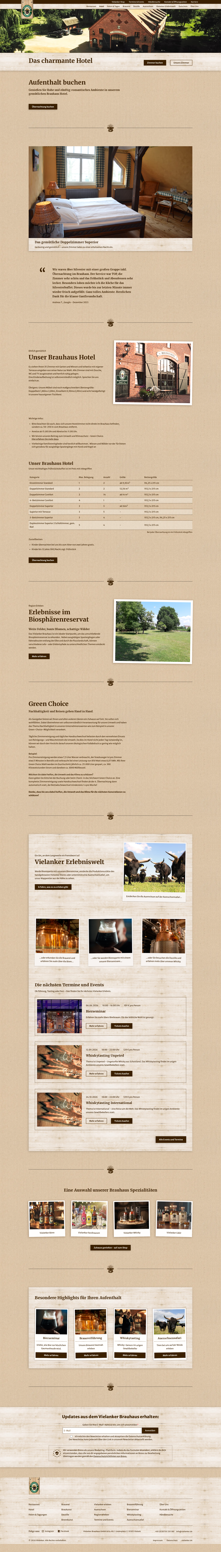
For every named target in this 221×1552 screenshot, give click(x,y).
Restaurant (91, 6)
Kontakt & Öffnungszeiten (175, 2)
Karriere (194, 2)
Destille (136, 6)
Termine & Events (136, 2)
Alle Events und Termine (171, 1139)
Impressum (158, 1540)
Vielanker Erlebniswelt (166, 6)
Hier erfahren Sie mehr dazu (45, 439)
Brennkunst (67, 1519)
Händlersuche (154, 2)
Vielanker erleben (102, 1504)
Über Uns (194, 6)
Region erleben (101, 1514)
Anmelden (150, 1430)
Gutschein (183, 6)
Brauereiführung (135, 1504)
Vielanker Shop (118, 2)
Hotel (101, 6)
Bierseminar (133, 1509)
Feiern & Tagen (113, 6)
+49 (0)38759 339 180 (164, 1531)
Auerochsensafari (135, 1519)
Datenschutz (172, 1540)
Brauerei (126, 6)
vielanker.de (187, 1540)
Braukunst (66, 1509)
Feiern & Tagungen (38, 1514)
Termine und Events (104, 1519)
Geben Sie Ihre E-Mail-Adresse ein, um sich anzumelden (109, 1424)
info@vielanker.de (184, 1531)
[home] (27, 9)
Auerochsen (148, 6)
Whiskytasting (134, 1514)
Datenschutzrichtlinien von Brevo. (110, 1456)
